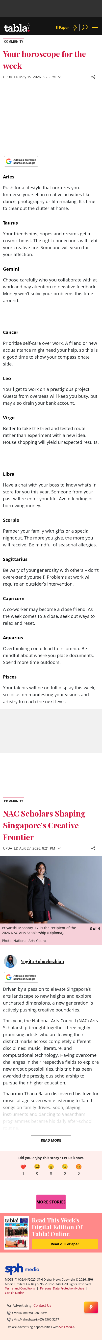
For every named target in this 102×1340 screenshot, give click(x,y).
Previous (4, 875)
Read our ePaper (65, 1244)
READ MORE (51, 1140)
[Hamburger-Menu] (95, 27)
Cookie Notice (14, 1293)
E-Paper (62, 27)
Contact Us (42, 1305)
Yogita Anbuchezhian (42, 961)
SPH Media (66, 1327)
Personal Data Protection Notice (62, 1288)
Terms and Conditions (20, 1288)
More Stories (51, 1202)
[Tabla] (17, 27)
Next (97, 875)
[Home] (22, 1269)
